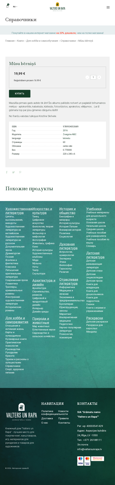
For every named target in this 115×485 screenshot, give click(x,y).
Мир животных (40, 326)
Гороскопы (65, 268)
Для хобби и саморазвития (16, 320)
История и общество (67, 211)
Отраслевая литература (68, 281)
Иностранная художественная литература (14, 300)
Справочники (68, 40)
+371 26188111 (92, 439)
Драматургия (12, 253)
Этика (62, 261)
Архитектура (39, 288)
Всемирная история (70, 229)
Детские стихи (94, 270)
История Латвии (68, 226)
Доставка (47, 418)
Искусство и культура (42, 211)
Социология (66, 236)
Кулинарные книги (16, 339)
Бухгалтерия (66, 304)
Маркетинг (65, 314)
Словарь (91, 246)
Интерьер (37, 308)
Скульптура (38, 273)
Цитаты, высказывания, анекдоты (14, 220)
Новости (63, 411)
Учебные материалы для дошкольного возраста (97, 216)
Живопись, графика (43, 243)
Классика (10, 266)
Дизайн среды (40, 311)
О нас (44, 422)
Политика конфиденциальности (54, 413)
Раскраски (94, 318)
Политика (64, 233)
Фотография (39, 240)
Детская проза (94, 280)
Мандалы (91, 331)
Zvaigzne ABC (69, 134)
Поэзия (9, 256)
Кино (35, 246)
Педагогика (65, 324)
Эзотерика (65, 258)
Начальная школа (96, 226)
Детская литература (95, 255)
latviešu (66, 138)
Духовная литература (68, 246)
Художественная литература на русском (14, 240)
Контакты (64, 422)
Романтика (11, 283)
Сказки (90, 304)
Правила (63, 418)
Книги (20, 40)
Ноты (35, 266)
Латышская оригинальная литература (13, 273)
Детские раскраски (97, 321)
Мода (35, 260)
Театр (35, 270)
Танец (35, 216)
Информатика (67, 287)
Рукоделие (11, 352)
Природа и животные (40, 320)
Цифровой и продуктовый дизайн (39, 301)
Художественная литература (18, 211)
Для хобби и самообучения (42, 40)
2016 (65, 130)
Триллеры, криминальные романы (13, 290)
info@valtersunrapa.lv (89, 449)
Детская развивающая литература (94, 264)
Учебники (94, 209)
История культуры (42, 250)
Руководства (12, 349)
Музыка (36, 263)
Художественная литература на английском (14, 230)
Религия (64, 272)
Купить (19, 93)
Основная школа (95, 222)
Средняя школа (95, 229)
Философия (65, 265)
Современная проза (16, 280)
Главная (10, 40)
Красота (9, 355)
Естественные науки (43, 329)
